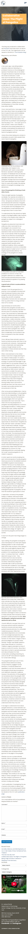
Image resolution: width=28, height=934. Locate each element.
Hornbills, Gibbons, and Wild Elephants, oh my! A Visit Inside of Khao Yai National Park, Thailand (13, 851)
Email (3, 829)
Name (3, 823)
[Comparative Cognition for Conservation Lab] (3, 3)
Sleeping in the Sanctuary (8, 860)
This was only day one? (8, 855)
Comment (4, 804)
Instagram (17, 923)
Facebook (5, 923)
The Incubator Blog (20, 52)
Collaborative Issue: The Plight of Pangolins (13, 857)
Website (3, 835)
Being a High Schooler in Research (11, 858)
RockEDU (7, 48)
